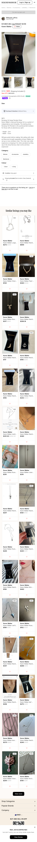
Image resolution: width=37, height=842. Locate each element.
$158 (5, 589)
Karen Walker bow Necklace (12, 740)
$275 (24, 704)
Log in (21, 2)
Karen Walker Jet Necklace (11, 625)
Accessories (16, 7)
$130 (5, 283)
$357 (5, 666)
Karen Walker (7, 26)
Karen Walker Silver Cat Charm (13, 778)
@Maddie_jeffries (11, 18)
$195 (24, 360)
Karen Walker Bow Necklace (12, 319)
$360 (24, 283)
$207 (5, 513)
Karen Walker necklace (10, 434)
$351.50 (9, 436)
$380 (22, 436)
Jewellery (24, 7)
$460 (22, 589)
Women (9, 7)
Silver (6, 166)
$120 (23, 513)
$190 (7, 627)
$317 (7, 321)
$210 (5, 474)
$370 (7, 742)
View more (18, 794)
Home (3, 7)
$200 (7, 781)
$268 (24, 666)
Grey (14, 166)
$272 (7, 245)
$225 (23, 551)
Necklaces (32, 7)
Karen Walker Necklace (27, 243)
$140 (24, 781)
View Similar (18, 837)
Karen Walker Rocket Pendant (12, 549)
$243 (24, 398)
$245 (5, 551)
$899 (22, 245)
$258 (5, 704)
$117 (4, 360)
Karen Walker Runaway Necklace (13, 472)
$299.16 (23, 321)
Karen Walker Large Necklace (12, 243)
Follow (18, 26)
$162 (24, 627)
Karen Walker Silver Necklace (12, 281)
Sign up (27, 2)
